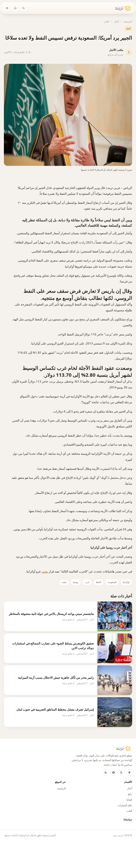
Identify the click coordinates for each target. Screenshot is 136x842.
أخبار (116, 21)
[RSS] (106, 773)
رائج (130, 794)
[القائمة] (7, 8)
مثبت (64, 582)
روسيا (75, 582)
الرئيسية (128, 21)
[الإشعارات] (15, 8)
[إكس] (121, 773)
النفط (98, 582)
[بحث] (23, 8)
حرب (87, 582)
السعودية (112, 582)
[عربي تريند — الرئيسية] (120, 8)
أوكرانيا (126, 582)
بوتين (44, 571)
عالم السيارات (125, 805)
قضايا (129, 799)
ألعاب (129, 811)
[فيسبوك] (113, 773)
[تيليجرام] (129, 773)
